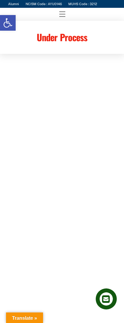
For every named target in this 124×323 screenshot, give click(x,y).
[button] (8, 23)
